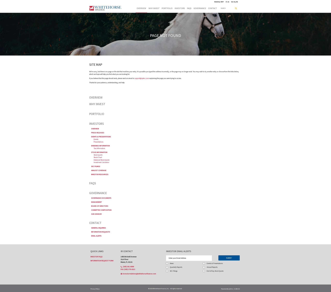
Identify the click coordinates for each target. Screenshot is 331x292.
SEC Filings (95, 166)
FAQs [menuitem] (189, 8)
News (172, 263)
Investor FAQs (97, 256)
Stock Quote (98, 155)
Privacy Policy (95, 289)
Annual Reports (212, 267)
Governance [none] (200, 8)
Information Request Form (102, 260)
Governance (98, 193)
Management (96, 202)
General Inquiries (98, 228)
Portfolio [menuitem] (167, 8)
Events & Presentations (101, 136)
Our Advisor (96, 214)
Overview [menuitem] (141, 8)
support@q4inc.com (142, 78)
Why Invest (97, 104)
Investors (96, 124)
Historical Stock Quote (101, 160)
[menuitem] (180, 8)
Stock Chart (98, 157)
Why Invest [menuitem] (154, 8)
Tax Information (99, 148)
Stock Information (99, 152)
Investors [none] (180, 8)
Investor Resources (99, 174)
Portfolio (96, 114)
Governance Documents (101, 198)
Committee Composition (101, 210)
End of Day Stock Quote (215, 271)
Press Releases (97, 132)
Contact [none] (212, 8)
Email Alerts (96, 236)
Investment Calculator (101, 162)
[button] (127, 266)
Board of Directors (99, 206)
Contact (95, 223)
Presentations (98, 142)
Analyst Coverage (98, 170)
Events (96, 139)
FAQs (92, 183)
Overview (96, 97)
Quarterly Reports (176, 267)
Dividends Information (100, 146)
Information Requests (100, 232)
